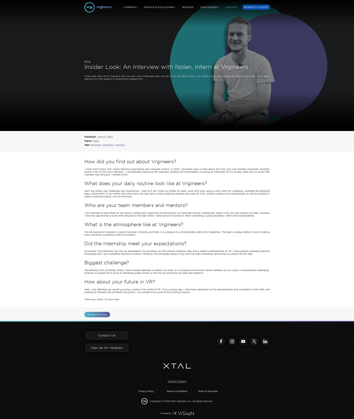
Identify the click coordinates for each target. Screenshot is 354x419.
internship (96, 144)
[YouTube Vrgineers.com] (243, 341)
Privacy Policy (146, 391)
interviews (108, 144)
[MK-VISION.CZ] (183, 413)
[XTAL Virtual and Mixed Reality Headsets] (177, 366)
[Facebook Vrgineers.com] (221, 341)
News (96, 140)
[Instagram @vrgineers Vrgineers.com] (232, 341)
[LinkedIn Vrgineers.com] (265, 341)
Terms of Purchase (208, 391)
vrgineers (120, 144)
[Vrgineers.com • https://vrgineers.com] (98, 7)
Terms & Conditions (177, 391)
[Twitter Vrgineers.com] (254, 341)
